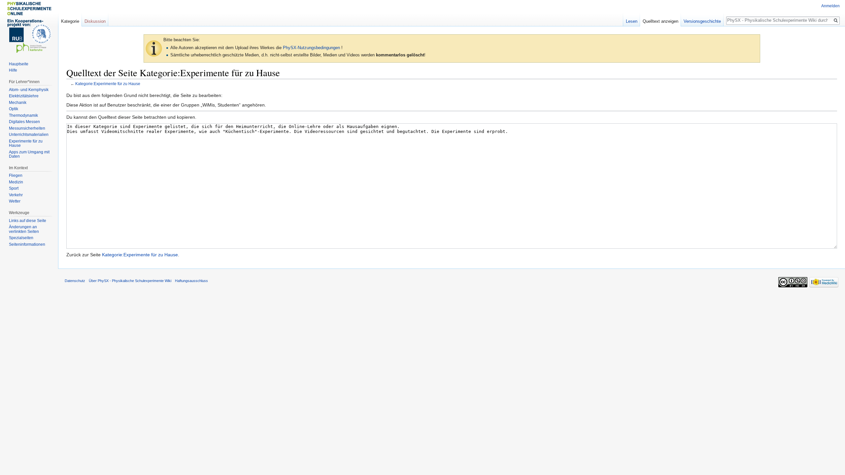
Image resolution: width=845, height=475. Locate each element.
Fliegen (15, 175)
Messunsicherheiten (27, 128)
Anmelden (830, 6)
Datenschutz (75, 281)
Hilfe (13, 70)
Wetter (14, 201)
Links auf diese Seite (27, 220)
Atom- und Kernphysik (29, 89)
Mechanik (17, 102)
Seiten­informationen (27, 244)
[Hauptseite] (29, 26)
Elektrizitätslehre (24, 96)
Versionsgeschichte (702, 21)
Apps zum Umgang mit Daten (29, 154)
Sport (13, 188)
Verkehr (16, 195)
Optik (13, 109)
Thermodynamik (23, 115)
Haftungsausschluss (191, 281)
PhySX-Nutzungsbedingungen (311, 47)
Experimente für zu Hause (26, 143)
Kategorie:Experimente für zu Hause (107, 83)
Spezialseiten (21, 238)
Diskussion (95, 21)
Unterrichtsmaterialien (29, 134)
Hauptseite (18, 64)
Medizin (16, 182)
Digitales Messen (24, 121)
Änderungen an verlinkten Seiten (24, 229)
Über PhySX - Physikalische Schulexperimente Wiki (130, 281)
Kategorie (70, 21)
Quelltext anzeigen (660, 21)
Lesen (631, 21)
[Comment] (154, 48)
